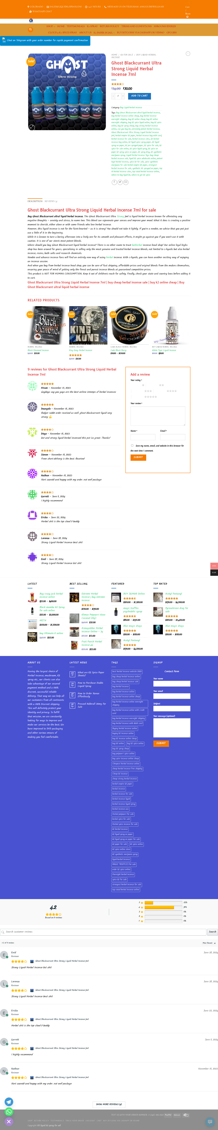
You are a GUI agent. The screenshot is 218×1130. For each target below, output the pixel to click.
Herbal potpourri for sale (123, 814)
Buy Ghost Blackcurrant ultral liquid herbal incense (138, 113)
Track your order (74, 1121)
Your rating (136, 380)
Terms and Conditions (136, 26)
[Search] (30, 29)
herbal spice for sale (121, 819)
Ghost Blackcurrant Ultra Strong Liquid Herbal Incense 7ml (62, 961)
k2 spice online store (121, 849)
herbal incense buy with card (148, 135)
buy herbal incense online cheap (125, 116)
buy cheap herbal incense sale (125, 681)
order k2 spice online (121, 869)
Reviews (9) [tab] (51, 201)
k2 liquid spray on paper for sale (126, 839)
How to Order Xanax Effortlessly (88, 695)
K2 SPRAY (92, 26)
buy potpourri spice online (123, 753)
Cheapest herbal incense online (125, 764)
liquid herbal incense (121, 859)
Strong (120, 217)
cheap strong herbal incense (124, 779)
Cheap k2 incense (120, 774)
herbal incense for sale (121, 139)
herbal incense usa (120, 809)
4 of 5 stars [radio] (160, 391)
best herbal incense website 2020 (127, 671)
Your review (136, 403)
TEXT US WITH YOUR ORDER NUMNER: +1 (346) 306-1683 (137, 1115)
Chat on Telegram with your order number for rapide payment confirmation (47, 41)
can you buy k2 (124, 129)
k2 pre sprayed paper (134, 145)
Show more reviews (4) (109, 1104)
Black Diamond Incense (38, 350)
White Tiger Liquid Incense (164, 350)
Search (212, 932)
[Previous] (27, 336)
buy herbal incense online (123, 692)
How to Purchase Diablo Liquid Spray (90, 685)
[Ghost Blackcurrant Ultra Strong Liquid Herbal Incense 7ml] (32, 961)
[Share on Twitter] (120, 182)
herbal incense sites (141, 139)
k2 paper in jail (103, 33)
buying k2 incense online (123, 733)
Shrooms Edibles (165, 26)
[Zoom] (32, 128)
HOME (60, 26)
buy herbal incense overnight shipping (128, 718)
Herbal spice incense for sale (124, 824)
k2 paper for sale (119, 844)
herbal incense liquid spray (123, 804)
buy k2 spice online (135, 743)
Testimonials (76, 26)
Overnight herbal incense (123, 874)
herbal (109, 258)
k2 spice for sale (151, 145)
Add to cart (139, 96)
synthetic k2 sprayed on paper (145, 168)
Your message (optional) (164, 716)
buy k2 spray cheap (126, 126)
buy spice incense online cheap (125, 758)
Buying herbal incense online (124, 728)
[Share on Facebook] (114, 182)
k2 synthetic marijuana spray (124, 854)
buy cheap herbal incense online (126, 677)
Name (134, 431)
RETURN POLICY (109, 26)
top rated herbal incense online (145, 171)
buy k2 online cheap (136, 119)
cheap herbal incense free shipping (127, 769)
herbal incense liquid (121, 799)
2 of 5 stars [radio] (152, 385)
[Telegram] (9, 1102)
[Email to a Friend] (125, 182)
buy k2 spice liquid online (139, 122)
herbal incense (118, 789)
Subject (156, 704)
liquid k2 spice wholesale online (142, 158)
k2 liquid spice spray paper (139, 142)
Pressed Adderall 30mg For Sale (92, 706)
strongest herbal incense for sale (126, 884)
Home (114, 55)
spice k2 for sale (137, 162)
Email (163, 431)
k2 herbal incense (120, 829)
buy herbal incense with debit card (127, 723)
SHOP (49, 26)
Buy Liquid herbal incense (131, 107)
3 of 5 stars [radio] (137, 391)
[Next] (190, 336)
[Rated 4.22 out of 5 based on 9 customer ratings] (136, 84)
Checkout (90, 1121)
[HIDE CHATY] (9, 1121)
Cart (99, 1121)
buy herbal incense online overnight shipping (127, 704)
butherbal (137, 245)
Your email (158, 691)
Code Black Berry (118, 350)
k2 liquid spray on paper (122, 834)
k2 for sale (126, 55)
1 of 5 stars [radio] (135, 385)
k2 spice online (136, 844)
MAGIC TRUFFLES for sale (124, 864)
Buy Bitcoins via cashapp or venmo (140, 32)
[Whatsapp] (9, 1111)
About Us (85, 32)
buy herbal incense (120, 686)
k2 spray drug (144, 152)
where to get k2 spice (141, 175)
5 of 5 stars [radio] (137, 396)
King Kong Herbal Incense (80, 350)
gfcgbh (172, 32)
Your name (158, 679)
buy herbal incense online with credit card (128, 712)
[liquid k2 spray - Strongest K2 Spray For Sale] (32, 21)
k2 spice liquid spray (138, 149)
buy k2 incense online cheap (124, 738)
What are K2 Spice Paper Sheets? (91, 674)
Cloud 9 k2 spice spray (62, 32)
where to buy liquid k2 (120, 175)
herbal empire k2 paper (125, 135)
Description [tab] (35, 201)
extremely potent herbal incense (146, 129)
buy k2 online (118, 743)
